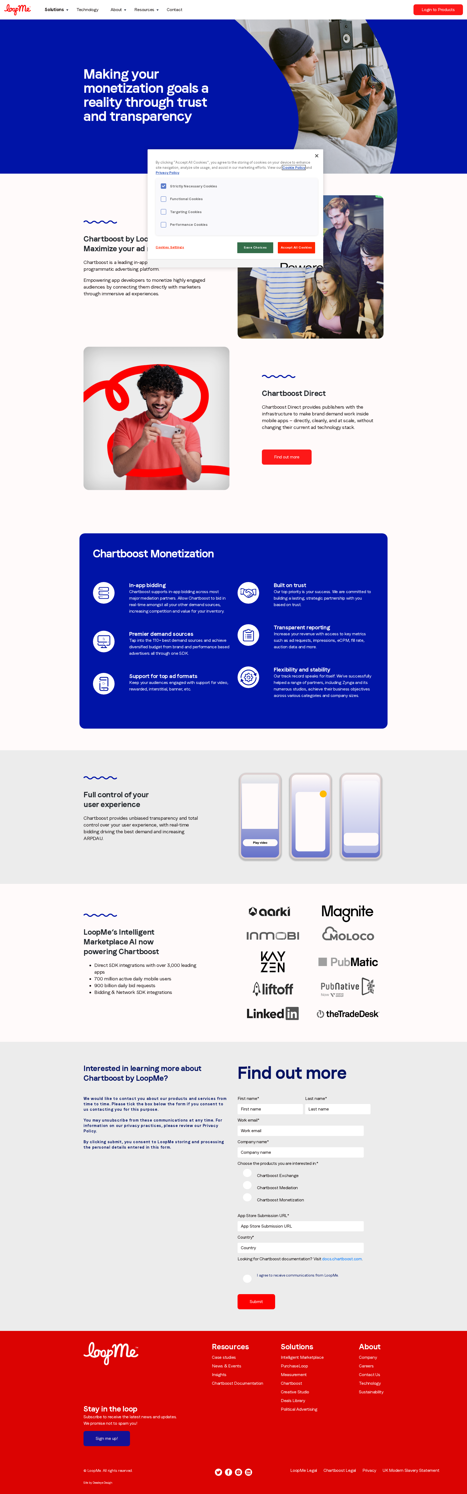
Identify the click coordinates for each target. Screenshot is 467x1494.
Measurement (294, 1374)
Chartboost (291, 1383)
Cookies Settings (170, 247)
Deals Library (293, 1400)
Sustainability (371, 1391)
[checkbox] (304, 1187)
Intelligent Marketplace (302, 1357)
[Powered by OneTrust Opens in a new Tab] (300, 264)
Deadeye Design (102, 1483)
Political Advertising (299, 1409)
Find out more (286, 457)
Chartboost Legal (339, 1470)
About (116, 9)
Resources (144, 9)
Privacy (369, 1470)
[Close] (317, 156)
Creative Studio (295, 1391)
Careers (366, 1366)
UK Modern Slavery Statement (411, 1470)
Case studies (224, 1357)
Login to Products (438, 9)
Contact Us (369, 1374)
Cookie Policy (293, 168)
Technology (87, 9)
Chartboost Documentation (237, 1383)
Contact (174, 9)
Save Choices (255, 247)
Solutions (54, 9)
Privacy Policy (167, 173)
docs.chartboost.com (342, 1258)
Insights (219, 1374)
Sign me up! (107, 1438)
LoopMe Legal (303, 1470)
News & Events (226, 1366)
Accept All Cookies (296, 247)
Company (368, 1357)
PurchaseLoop (294, 1366)
